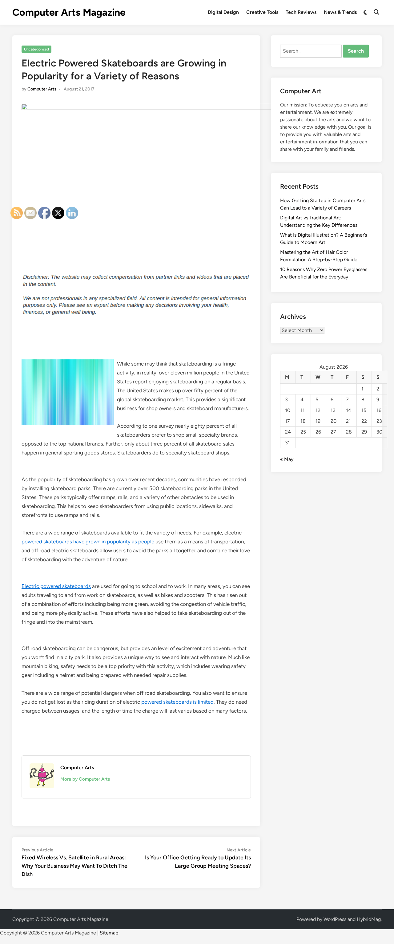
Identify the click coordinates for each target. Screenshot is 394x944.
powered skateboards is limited (177, 702)
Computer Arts (41, 89)
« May (286, 459)
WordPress (335, 919)
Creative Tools (262, 12)
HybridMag (369, 919)
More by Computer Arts (85, 779)
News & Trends (340, 12)
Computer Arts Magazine (69, 12)
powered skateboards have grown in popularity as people (88, 541)
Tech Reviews (301, 12)
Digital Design (223, 12)
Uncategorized (36, 49)
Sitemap (109, 933)
